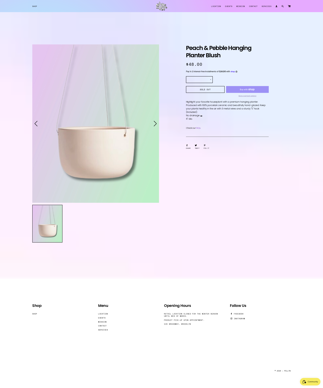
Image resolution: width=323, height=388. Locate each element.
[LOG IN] (276, 6)
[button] (36, 123)
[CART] (289, 6)
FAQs (198, 128)
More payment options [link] (247, 96)
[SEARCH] (282, 6)
